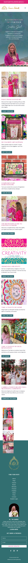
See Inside (5, 356)
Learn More (14, 529)
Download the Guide (9, 398)
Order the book (7, 276)
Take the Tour (7, 315)
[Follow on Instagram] (14, 550)
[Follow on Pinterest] (17, 550)
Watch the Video (8, 233)
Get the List (6, 152)
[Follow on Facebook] (10, 550)
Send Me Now (6, 192)
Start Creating (7, 111)
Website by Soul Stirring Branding (14, 559)
